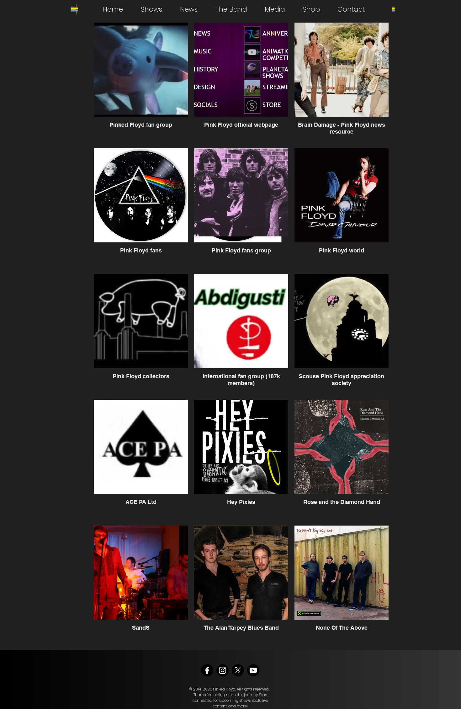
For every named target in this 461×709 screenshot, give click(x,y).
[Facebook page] (207, 670)
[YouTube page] (253, 670)
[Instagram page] (222, 670)
